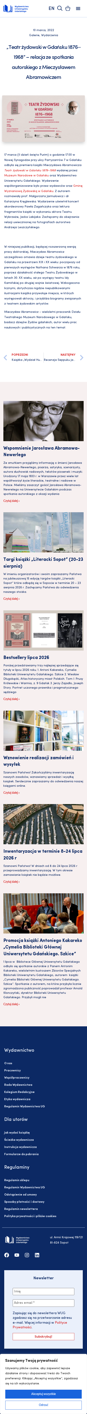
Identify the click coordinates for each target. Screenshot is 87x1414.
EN (51, 8)
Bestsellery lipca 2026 (26, 658)
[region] (43, 1384)
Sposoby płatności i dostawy (24, 1202)
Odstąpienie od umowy (20, 1194)
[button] (78, 8)
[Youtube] (16, 1255)
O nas (8, 1063)
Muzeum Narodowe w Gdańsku (26, 175)
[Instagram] (26, 1255)
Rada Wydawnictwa (18, 1085)
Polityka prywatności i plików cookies (30, 1216)
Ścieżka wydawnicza (19, 1140)
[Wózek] (67, 8)
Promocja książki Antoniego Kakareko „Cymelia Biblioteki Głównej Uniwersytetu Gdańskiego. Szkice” (42, 947)
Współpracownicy (16, 1077)
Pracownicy (12, 1070)
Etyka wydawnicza (17, 1099)
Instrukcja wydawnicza (20, 1147)
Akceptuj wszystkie (43, 1394)
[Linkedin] (37, 1255)
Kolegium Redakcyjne (19, 1092)
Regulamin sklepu (16, 1180)
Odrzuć (43, 1405)
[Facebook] (6, 1255)
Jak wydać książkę (17, 1132)
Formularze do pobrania (21, 1154)
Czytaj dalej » (11, 501)
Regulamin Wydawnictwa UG (24, 1106)
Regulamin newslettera (21, 1209)
